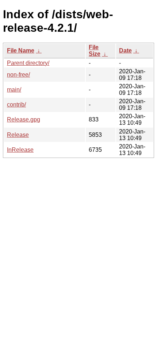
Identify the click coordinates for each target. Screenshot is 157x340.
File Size (94, 50)
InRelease (20, 150)
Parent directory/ (28, 63)
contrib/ (16, 104)
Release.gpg (23, 119)
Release (18, 135)
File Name (20, 50)
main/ (14, 89)
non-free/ (18, 75)
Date (125, 50)
